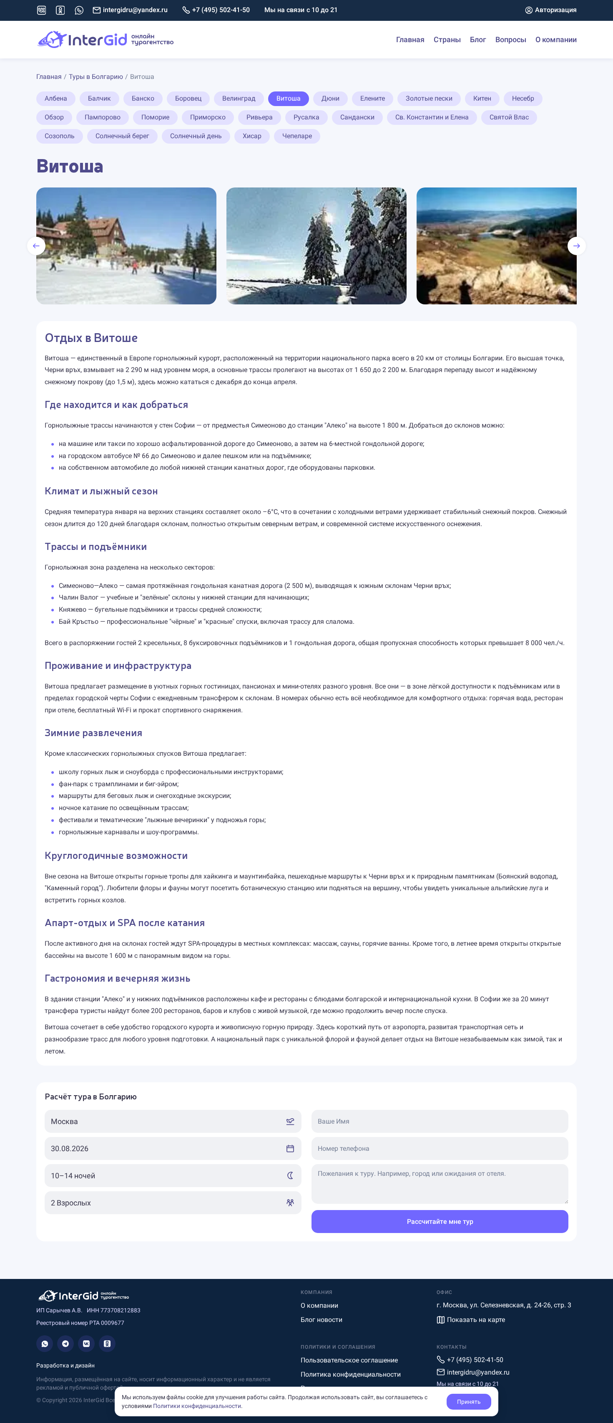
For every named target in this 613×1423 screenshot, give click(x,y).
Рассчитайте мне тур (440, 1222)
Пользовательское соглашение (349, 1360)
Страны (447, 39)
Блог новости (321, 1320)
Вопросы (510, 39)
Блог (478, 39)
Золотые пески (429, 98)
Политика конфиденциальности (351, 1374)
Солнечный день (196, 136)
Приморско (208, 117)
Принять (469, 1401)
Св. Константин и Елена (432, 117)
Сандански (357, 117)
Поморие (155, 117)
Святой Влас (509, 117)
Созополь (60, 136)
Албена (56, 98)
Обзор (54, 117)
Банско (143, 98)
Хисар (252, 136)
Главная (410, 39)
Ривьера (259, 117)
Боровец (188, 98)
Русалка (306, 117)
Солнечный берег (122, 136)
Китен (482, 98)
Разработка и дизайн (65, 1365)
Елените (372, 98)
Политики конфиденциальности (197, 1406)
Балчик (99, 98)
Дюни (330, 98)
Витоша (288, 98)
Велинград (239, 98)
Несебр (523, 98)
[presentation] (36, 246)
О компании (556, 39)
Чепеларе (297, 136)
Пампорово (103, 117)
